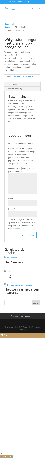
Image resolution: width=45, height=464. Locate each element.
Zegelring (5, 411)
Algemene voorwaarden (21, 316)
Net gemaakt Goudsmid (23, 77)
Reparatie (4, 429)
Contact (4, 450)
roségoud (5, 384)
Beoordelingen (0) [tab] (14, 89)
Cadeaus (4, 447)
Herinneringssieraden (11, 396)
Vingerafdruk (7, 444)
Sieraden (4, 372)
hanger (4, 405)
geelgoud (5, 387)
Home (6, 24)
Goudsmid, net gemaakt (12, 408)
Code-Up (22, 330)
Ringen (3, 375)
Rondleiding (6, 435)
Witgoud (4, 361)
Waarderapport (8, 426)
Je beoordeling (15, 171)
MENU (3, 334)
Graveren (4, 417)
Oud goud (5, 420)
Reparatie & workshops (11, 423)
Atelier (3, 346)
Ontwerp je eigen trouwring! (14, 358)
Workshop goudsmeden (12, 432)
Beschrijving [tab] (12, 84)
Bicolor (4, 369)
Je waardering (15, 168)
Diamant (4, 414)
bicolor (4, 393)
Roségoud (5, 364)
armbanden (6, 402)
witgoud (4, 381)
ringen (3, 399)
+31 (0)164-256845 (15, 2)
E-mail (11, 209)
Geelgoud (5, 366)
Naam (11, 198)
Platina (3, 390)
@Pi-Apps (23, 327)
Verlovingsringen (9, 379)
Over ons (4, 343)
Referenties (5, 349)
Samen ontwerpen (9, 438)
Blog (2, 352)
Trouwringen (7, 355)
